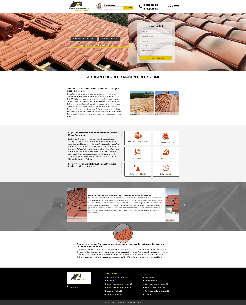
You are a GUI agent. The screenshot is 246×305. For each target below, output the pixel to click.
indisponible (150, 4)
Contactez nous (109, 39)
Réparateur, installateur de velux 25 (157, 291)
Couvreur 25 (109, 280)
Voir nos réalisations (84, 39)
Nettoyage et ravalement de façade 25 (118, 287)
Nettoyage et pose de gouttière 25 (156, 284)
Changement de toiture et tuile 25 (116, 277)
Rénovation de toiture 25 (113, 291)
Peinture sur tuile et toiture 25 (155, 287)
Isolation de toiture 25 (152, 280)
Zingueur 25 (149, 294)
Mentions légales (135, 302)
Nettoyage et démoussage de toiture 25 (118, 284)
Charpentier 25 (150, 277)
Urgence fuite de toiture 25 (114, 294)
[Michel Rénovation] (79, 6)
